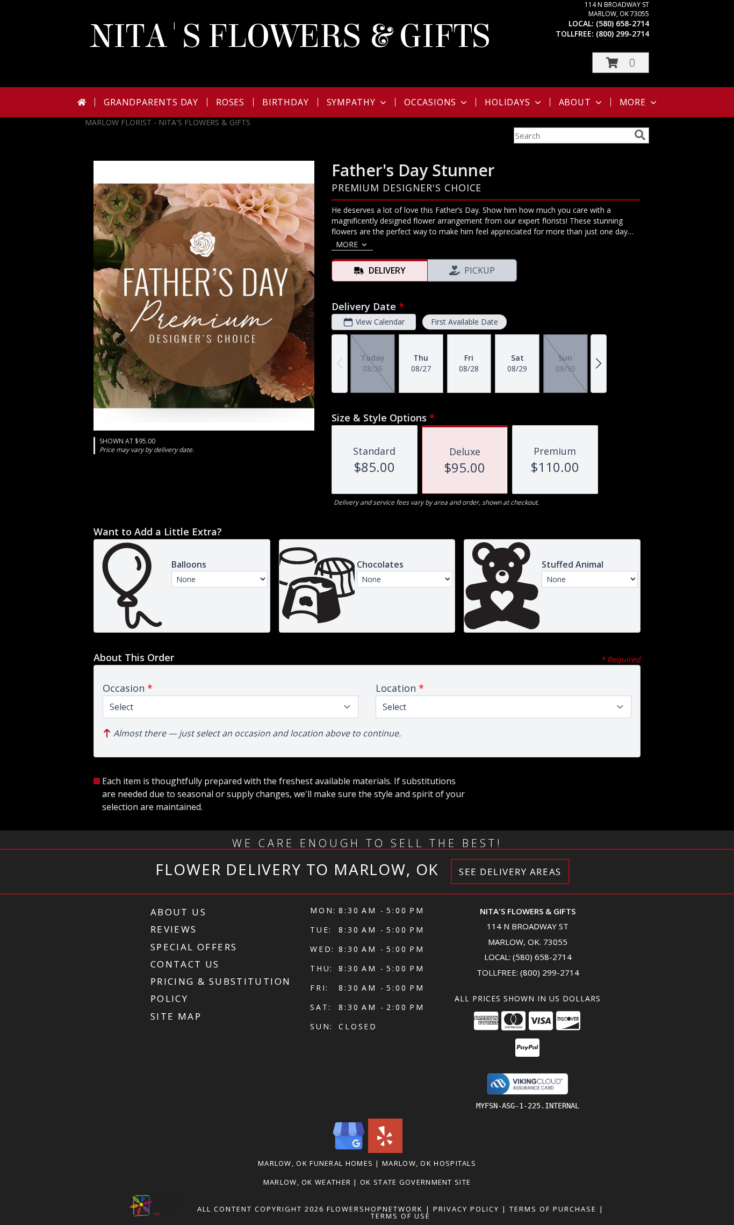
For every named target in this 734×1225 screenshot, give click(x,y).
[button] (620, 62)
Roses (230, 102)
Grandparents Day (151, 102)
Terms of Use (400, 1216)
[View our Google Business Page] (349, 1150)
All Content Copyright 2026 (260, 1209)
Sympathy (351, 102)
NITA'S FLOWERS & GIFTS (290, 36)
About (575, 102)
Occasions (430, 102)
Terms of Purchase (552, 1209)
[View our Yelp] (385, 1150)
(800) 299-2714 (622, 33)
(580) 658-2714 (622, 23)
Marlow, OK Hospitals (429, 1163)
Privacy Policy (466, 1209)
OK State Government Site (415, 1182)
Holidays (507, 102)
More (633, 102)
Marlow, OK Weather (307, 1182)
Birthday (285, 102)
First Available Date (464, 322)
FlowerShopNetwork (375, 1209)
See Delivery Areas (510, 871)
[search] (640, 135)
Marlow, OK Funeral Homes (315, 1163)
